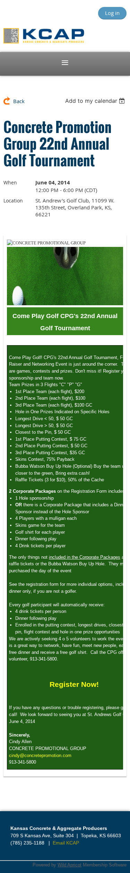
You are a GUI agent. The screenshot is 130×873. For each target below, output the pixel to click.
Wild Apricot (69, 864)
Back (19, 101)
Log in (112, 12)
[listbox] (96, 101)
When (10, 182)
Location (13, 200)
